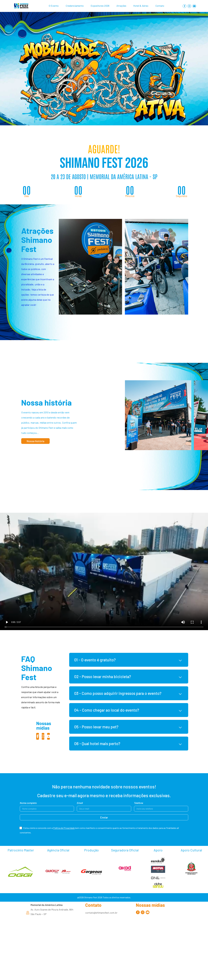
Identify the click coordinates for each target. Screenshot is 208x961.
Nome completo (28, 803)
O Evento (54, 5)
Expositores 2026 (100, 5)
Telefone (138, 803)
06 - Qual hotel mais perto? (97, 743)
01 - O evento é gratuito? (95, 659)
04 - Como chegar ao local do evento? (106, 710)
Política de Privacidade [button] (64, 828)
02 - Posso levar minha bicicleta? (102, 676)
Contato (159, 5)
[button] (35, 441)
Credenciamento (75, 5)
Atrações (121, 5)
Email (80, 803)
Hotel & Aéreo (140, 5)
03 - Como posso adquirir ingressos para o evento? (117, 693)
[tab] (128, 660)
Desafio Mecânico (90, 266)
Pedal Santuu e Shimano (156, 266)
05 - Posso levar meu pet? (96, 726)
